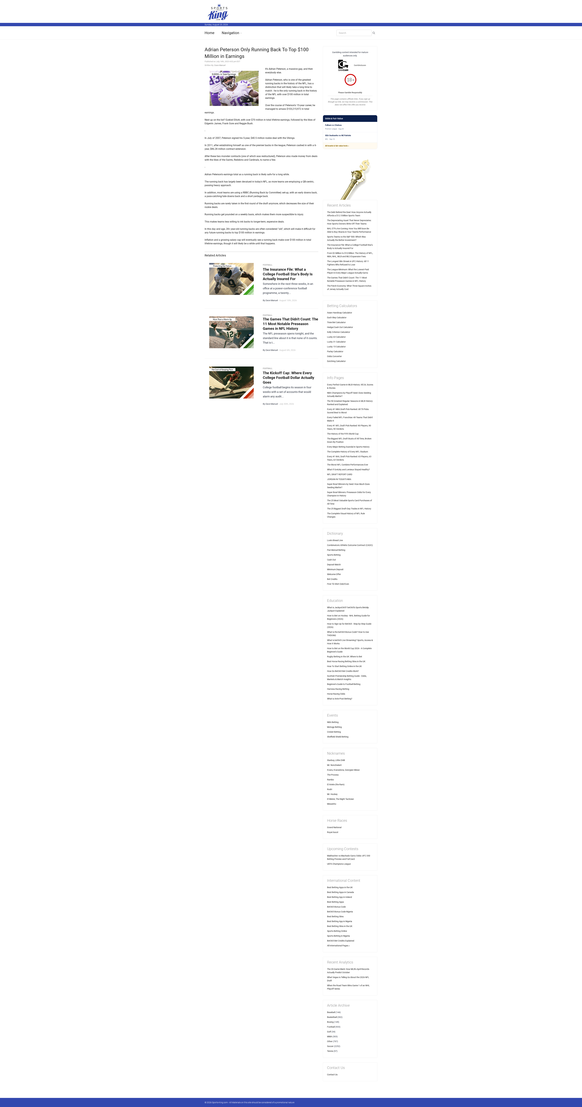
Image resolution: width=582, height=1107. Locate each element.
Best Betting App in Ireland (339, 897)
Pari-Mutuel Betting (336, 550)
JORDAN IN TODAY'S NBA (339, 479)
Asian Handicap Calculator (339, 312)
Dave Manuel (220, 65)
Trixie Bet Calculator (336, 322)
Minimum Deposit (335, 569)
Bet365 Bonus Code (336, 907)
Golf (329, 1031)
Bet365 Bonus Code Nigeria (340, 911)
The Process (333, 775)
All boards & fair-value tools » (337, 146)
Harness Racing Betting (338, 689)
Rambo (330, 779)
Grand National (334, 827)
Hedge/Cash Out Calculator (340, 327)
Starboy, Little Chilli (336, 760)
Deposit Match (334, 564)
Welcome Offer (334, 574)
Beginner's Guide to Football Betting (343, 684)
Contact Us (332, 1074)
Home (209, 33)
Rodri (329, 789)
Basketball (332, 1017)
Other (329, 1041)
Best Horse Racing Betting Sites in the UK (346, 661)
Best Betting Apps (335, 902)
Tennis (330, 1051)
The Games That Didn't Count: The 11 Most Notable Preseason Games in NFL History (290, 324)
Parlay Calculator (335, 351)
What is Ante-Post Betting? (339, 698)
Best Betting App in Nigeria (339, 921)
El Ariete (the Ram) (336, 784)
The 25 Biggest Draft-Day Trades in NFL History (349, 508)
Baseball (331, 1012)
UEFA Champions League (339, 864)
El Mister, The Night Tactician (340, 799)
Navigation (230, 33)
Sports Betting (334, 555)
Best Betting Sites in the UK (339, 926)
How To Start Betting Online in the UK (344, 666)
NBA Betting (333, 722)
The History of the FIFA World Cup (343, 434)
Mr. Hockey (332, 794)
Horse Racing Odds (336, 694)
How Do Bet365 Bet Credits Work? (343, 671)
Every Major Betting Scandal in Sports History (348, 447)
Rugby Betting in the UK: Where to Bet (344, 656)
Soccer (330, 1046)
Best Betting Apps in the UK (340, 887)
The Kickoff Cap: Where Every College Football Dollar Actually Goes (288, 378)
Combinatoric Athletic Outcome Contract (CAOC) (350, 545)
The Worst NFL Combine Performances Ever (347, 464)
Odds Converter (334, 356)
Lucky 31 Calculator (336, 342)
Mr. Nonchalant (334, 765)
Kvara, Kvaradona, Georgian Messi (343, 770)
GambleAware (360, 65)
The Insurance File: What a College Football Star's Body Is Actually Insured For (288, 274)
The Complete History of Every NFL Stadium (347, 451)
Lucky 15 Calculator (336, 346)
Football (331, 1027)
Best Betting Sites (335, 916)
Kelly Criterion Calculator (338, 332)
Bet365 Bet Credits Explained (340, 941)
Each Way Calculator (336, 317)
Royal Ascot (332, 832)
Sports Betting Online (337, 931)
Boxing (330, 1022)
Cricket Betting (334, 732)
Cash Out (331, 560)
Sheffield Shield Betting (337, 737)
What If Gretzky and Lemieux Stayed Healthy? (348, 469)
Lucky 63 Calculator (336, 337)
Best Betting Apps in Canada (340, 892)
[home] (218, 11)
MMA (329, 1036)
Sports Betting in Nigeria (338, 936)
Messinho (331, 804)
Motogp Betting (334, 727)
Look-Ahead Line (335, 540)
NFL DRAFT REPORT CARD (339, 474)
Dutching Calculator (336, 361)
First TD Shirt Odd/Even (338, 584)
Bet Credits (332, 579)
